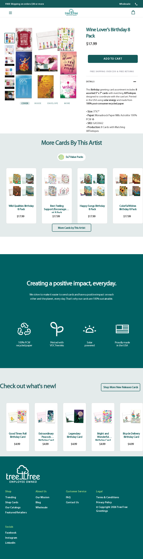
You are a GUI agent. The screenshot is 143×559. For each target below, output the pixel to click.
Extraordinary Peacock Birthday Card (46, 437)
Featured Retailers (16, 512)
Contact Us (72, 502)
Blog (38, 502)
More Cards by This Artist (71, 228)
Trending (10, 497)
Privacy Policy (104, 502)
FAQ (68, 497)
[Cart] (133, 12)
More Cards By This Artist (71, 143)
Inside (37, 103)
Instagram (11, 538)
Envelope (52, 103)
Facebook (10, 533)
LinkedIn (10, 543)
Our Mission (42, 497)
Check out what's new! (28, 386)
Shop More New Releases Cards (120, 387)
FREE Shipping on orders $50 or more (24, 4)
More (67, 103)
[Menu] (10, 12)
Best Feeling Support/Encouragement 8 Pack (57, 209)
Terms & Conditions (107, 497)
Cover (24, 103)
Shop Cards (11, 502)
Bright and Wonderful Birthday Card (103, 437)
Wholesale (124, 4)
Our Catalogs (13, 507)
